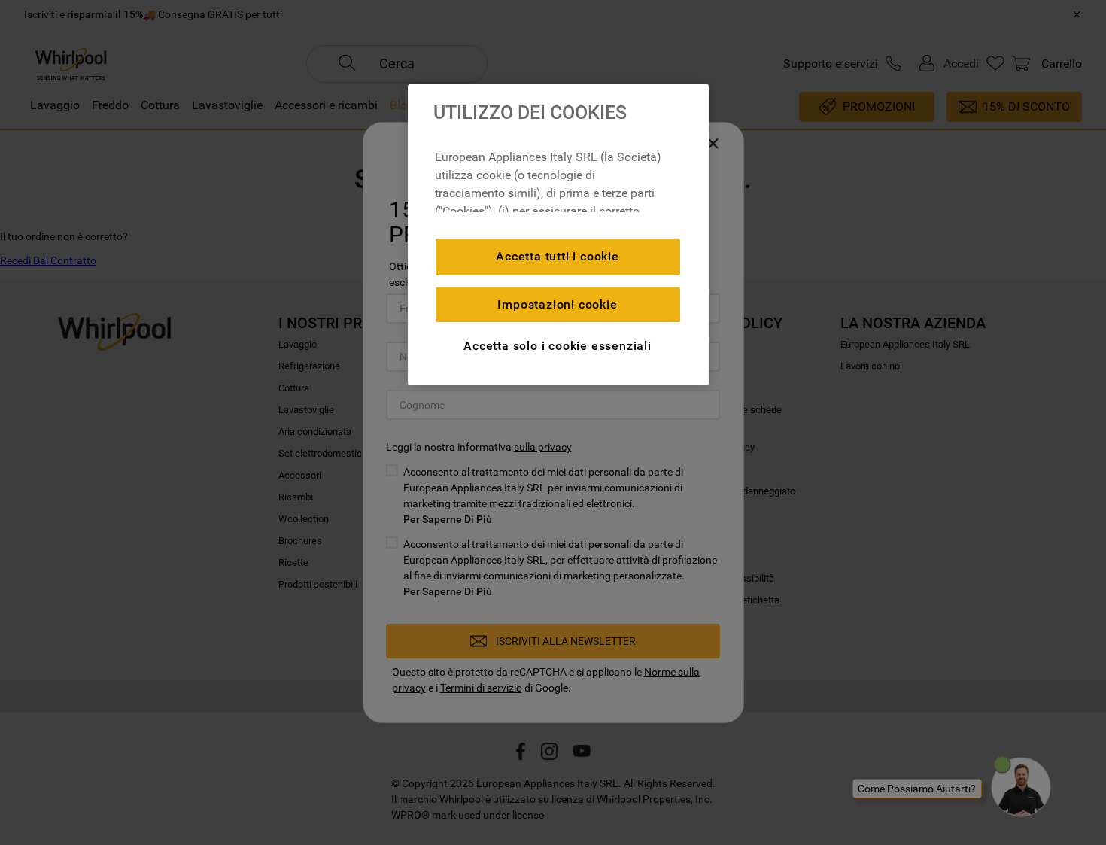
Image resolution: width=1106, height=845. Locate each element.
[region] (558, 234)
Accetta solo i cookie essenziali (557, 346)
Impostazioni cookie (557, 304)
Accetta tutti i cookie (557, 256)
